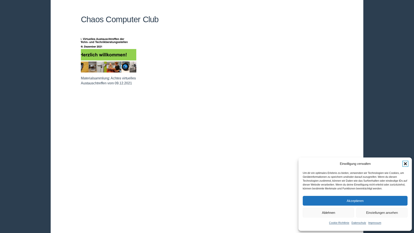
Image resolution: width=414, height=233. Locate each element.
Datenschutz (358, 222)
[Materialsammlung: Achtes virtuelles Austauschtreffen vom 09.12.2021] (108, 54)
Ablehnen (328, 212)
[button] (405, 164)
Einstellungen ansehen (382, 212)
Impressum (374, 222)
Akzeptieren (355, 201)
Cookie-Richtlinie (339, 222)
